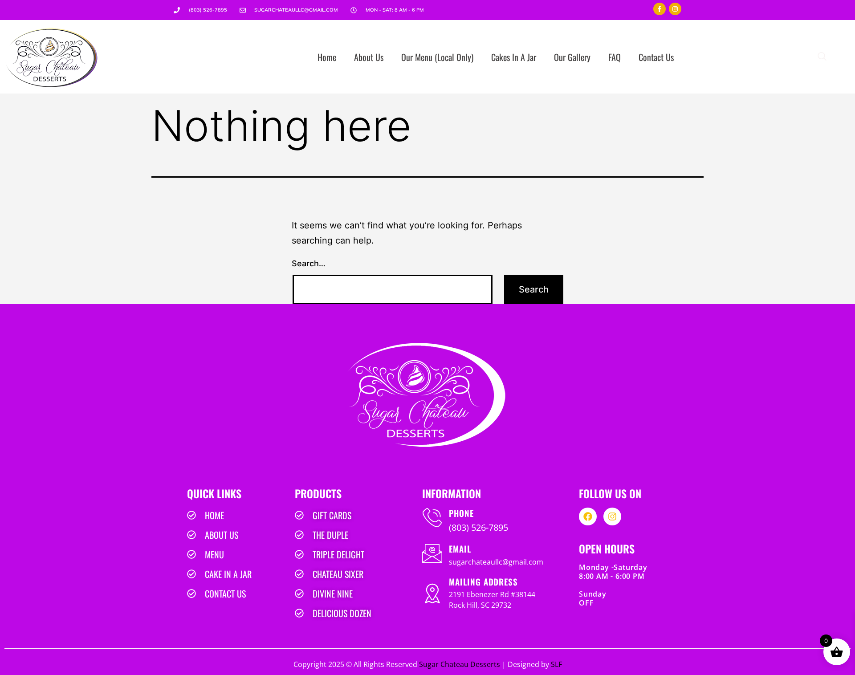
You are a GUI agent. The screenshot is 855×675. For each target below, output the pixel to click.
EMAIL (460, 548)
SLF (556, 664)
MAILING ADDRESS (483, 581)
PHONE (461, 513)
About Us (368, 57)
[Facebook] (588, 516)
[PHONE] (432, 518)
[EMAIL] (432, 553)
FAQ (614, 57)
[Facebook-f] (659, 9)
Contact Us (656, 57)
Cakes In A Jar (513, 57)
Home (327, 57)
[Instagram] (675, 9)
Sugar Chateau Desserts (459, 664)
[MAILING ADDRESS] (432, 593)
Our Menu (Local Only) (437, 57)
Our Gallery (572, 57)
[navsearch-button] (822, 57)
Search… (309, 263)
